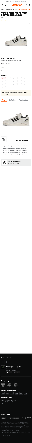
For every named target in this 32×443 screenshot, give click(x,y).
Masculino (8, 9)
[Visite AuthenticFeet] (14, 418)
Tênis (2, 9)
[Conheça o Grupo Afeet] (3, 418)
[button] (4, 5)
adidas (14, 9)
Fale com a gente (7, 397)
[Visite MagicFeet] (26, 418)
